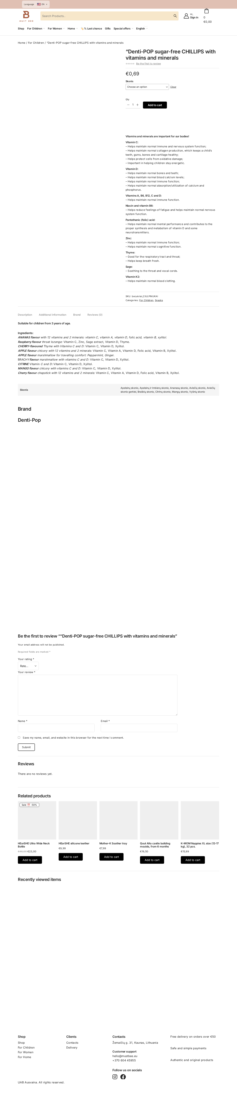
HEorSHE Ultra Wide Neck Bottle (34, 845)
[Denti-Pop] (118, 430)
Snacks (159, 300)
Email (105, 721)
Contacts (72, 1042)
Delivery (72, 1047)
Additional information (52, 314)
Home (21, 42)
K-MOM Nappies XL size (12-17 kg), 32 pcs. (200, 845)
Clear (173, 86)
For (20, 1047)
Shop (21, 1042)
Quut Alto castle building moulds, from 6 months (155, 845)
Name (22, 721)
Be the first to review (148, 63)
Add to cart (155, 105)
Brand (77, 314)
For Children (36, 42)
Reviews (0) (94, 314)
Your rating (26, 659)
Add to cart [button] (30, 860)
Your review (26, 672)
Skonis (129, 81)
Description (25, 314)
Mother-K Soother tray (113, 843)
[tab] (25, 315)
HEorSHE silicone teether (74, 843)
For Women (25, 1052)
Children (29, 1047)
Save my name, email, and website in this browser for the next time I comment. (73, 737)
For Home (24, 1057)
